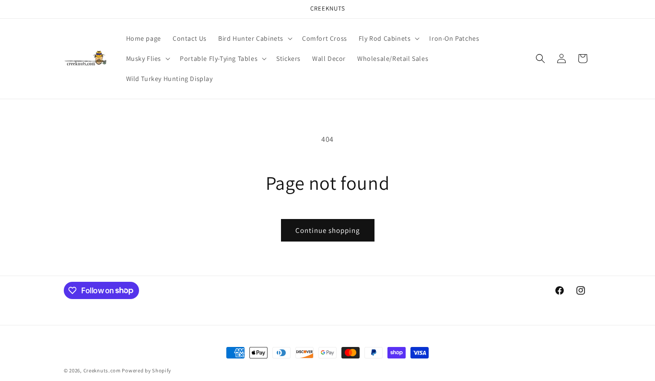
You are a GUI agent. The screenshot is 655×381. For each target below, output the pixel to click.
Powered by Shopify (146, 370)
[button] (254, 38)
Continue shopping (327, 230)
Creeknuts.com (102, 370)
